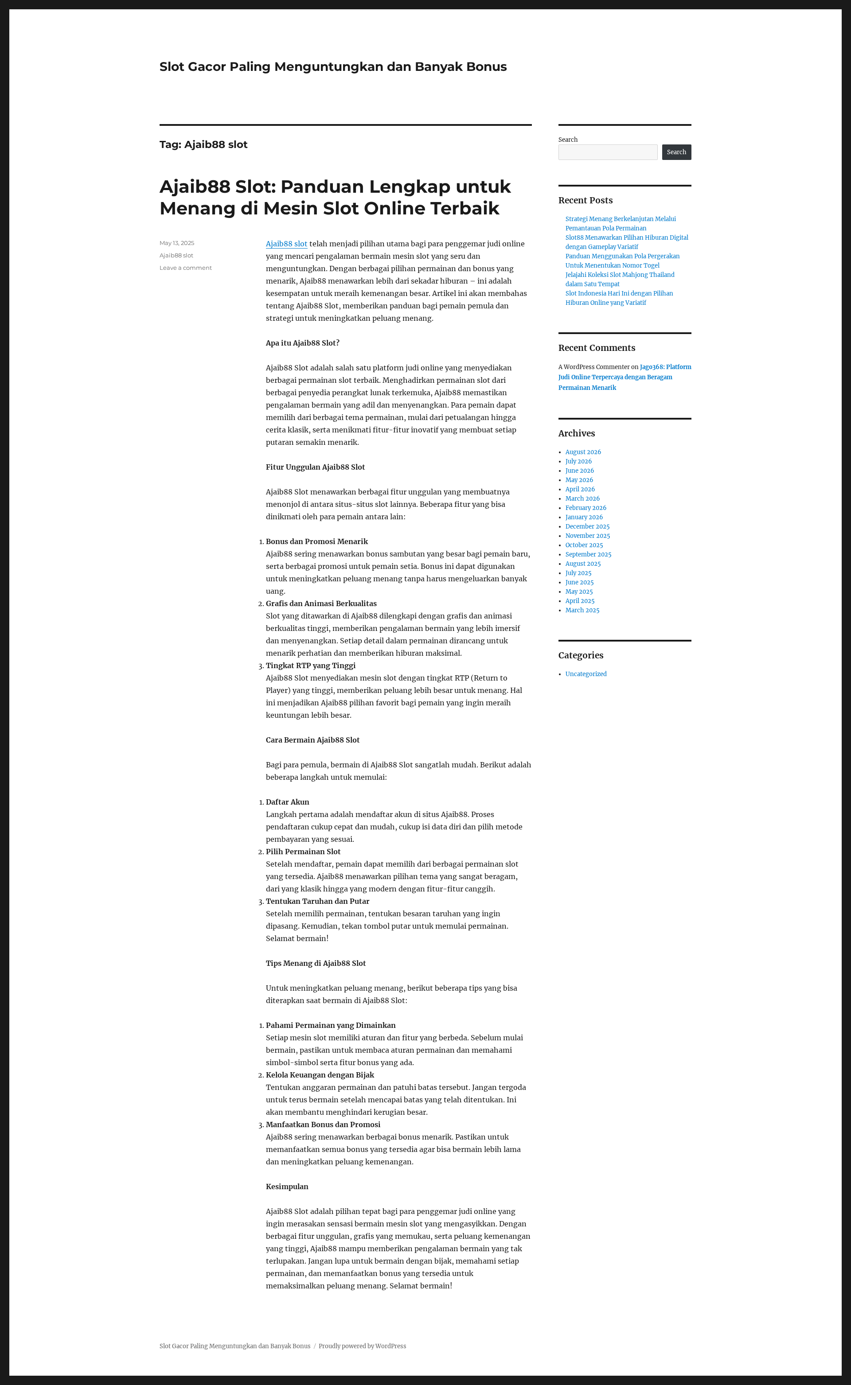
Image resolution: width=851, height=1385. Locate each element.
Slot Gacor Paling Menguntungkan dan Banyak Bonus (333, 66)
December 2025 (588, 526)
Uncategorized (586, 674)
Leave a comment (186, 267)
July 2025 (579, 573)
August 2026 (583, 452)
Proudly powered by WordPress (362, 1346)
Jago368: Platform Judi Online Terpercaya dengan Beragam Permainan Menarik (624, 377)
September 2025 (589, 554)
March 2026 (583, 498)
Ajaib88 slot (287, 243)
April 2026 (580, 489)
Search (568, 140)
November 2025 (588, 536)
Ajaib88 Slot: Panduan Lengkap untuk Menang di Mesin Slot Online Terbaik (335, 197)
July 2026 (579, 461)
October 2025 (584, 545)
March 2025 (583, 610)
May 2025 (579, 591)
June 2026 (580, 471)
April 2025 (580, 601)
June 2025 (580, 582)
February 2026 (586, 508)
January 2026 (584, 517)
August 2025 (583, 564)
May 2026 (579, 480)
